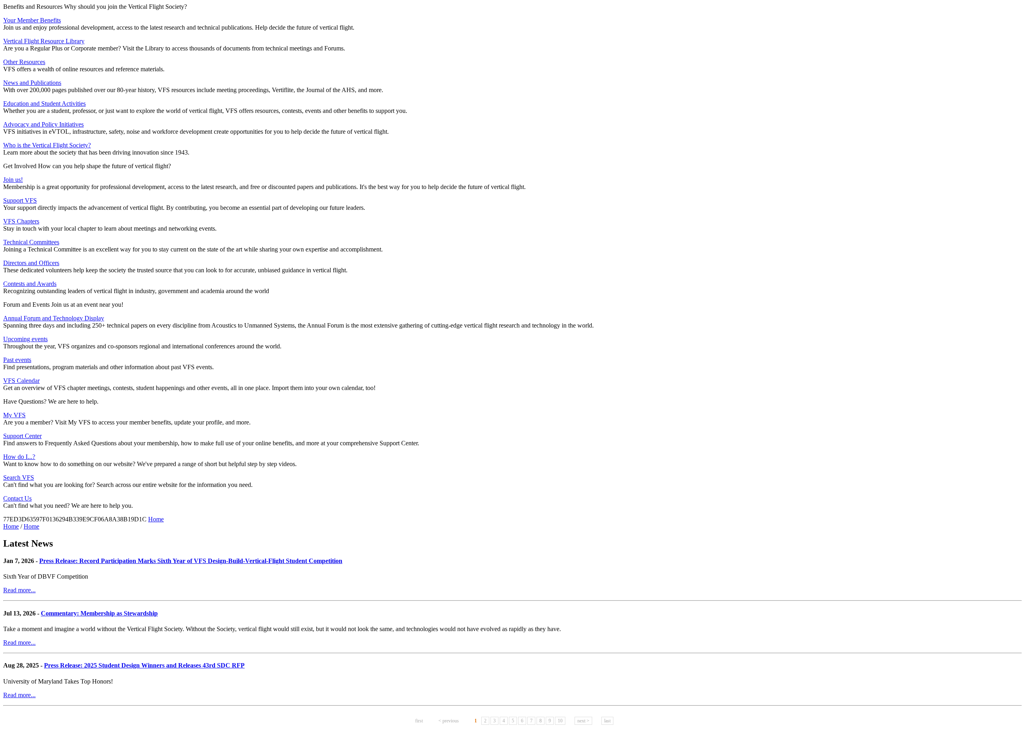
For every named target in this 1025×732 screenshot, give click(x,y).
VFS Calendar (21, 380)
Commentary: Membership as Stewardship (99, 613)
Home (156, 519)
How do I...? (19, 456)
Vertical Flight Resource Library (43, 41)
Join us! (13, 179)
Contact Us (17, 498)
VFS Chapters (21, 221)
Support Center (22, 435)
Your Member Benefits (32, 20)
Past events (17, 359)
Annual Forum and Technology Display (53, 318)
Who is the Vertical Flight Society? (47, 145)
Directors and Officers (31, 262)
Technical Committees (31, 242)
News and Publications (32, 82)
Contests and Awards (29, 283)
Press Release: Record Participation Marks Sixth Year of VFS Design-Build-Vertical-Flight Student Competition (190, 560)
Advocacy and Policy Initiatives (43, 124)
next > (583, 721)
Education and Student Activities (44, 103)
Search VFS (18, 477)
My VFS (14, 415)
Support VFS (20, 200)
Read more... (19, 590)
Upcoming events (25, 339)
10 (560, 721)
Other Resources (24, 61)
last (607, 721)
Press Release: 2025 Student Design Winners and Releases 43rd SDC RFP (144, 665)
